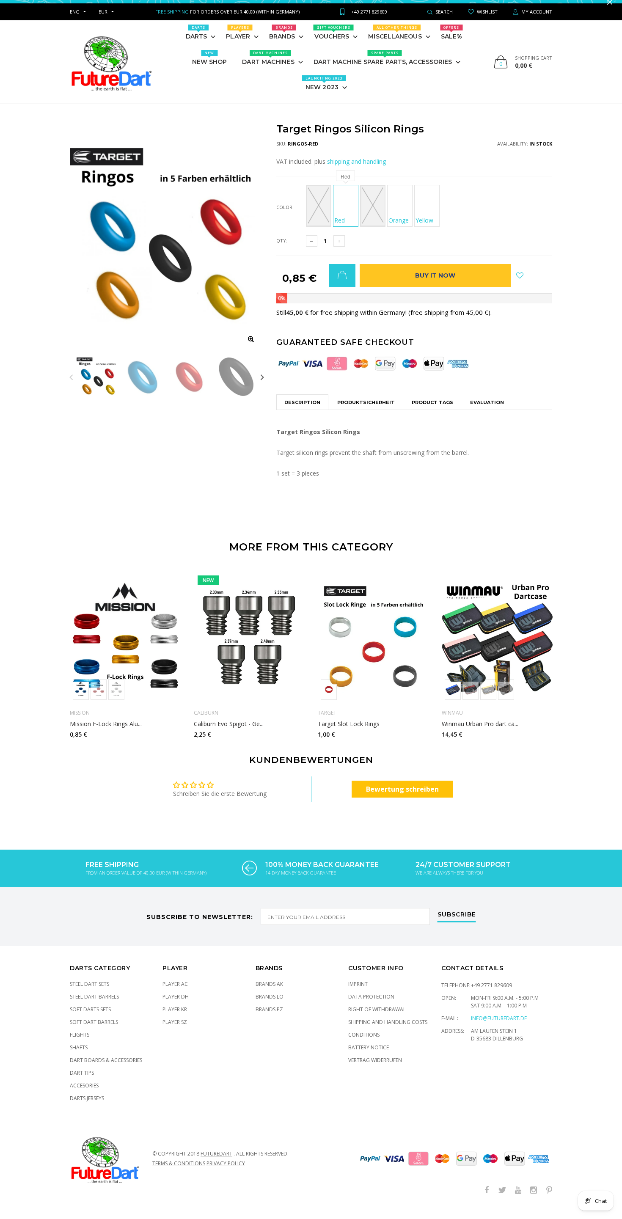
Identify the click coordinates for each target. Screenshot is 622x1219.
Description (302, 411)
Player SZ (174, 1030)
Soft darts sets (90, 1017)
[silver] (116, 698)
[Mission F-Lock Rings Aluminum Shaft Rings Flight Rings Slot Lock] (125, 645)
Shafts (79, 1055)
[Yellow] (488, 698)
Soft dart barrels (94, 1030)
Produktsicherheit (366, 411)
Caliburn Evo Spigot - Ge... (229, 733)
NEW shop (209, 66)
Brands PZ (269, 1017)
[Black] (372, 214)
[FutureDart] (111, 70)
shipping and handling (356, 170)
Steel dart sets (89, 992)
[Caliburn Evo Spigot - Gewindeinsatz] (249, 645)
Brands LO (269, 1005)
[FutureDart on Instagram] (534, 1198)
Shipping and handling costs (387, 1030)
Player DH (175, 1005)
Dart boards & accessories (106, 1068)
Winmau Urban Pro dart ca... (480, 733)
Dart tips (82, 1081)
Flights (79, 1043)
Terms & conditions (178, 1171)
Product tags (432, 411)
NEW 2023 (324, 91)
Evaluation (487, 411)
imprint (358, 992)
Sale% (451, 41)
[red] (99, 698)
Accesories (84, 1094)
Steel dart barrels (94, 1005)
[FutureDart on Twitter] (502, 1198)
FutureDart (216, 1162)
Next (262, 385)
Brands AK (269, 992)
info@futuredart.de (499, 1026)
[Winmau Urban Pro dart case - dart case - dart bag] (497, 645)
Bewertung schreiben (402, 797)
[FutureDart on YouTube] (518, 1198)
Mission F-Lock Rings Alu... (106, 733)
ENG (75, 20)
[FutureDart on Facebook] (487, 1198)
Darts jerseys (87, 1106)
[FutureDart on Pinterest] (549, 1198)
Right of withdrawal (377, 1017)
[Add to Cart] (342, 283)
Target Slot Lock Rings (349, 733)
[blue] (81, 698)
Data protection (371, 1005)
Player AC (175, 992)
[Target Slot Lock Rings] (373, 645)
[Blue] (318, 214)
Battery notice (368, 1055)
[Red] (329, 698)
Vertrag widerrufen (375, 1068)
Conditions (364, 1043)
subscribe (457, 923)
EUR (103, 20)
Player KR (174, 1017)
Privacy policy (225, 1171)
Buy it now (435, 284)
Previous (71, 385)
